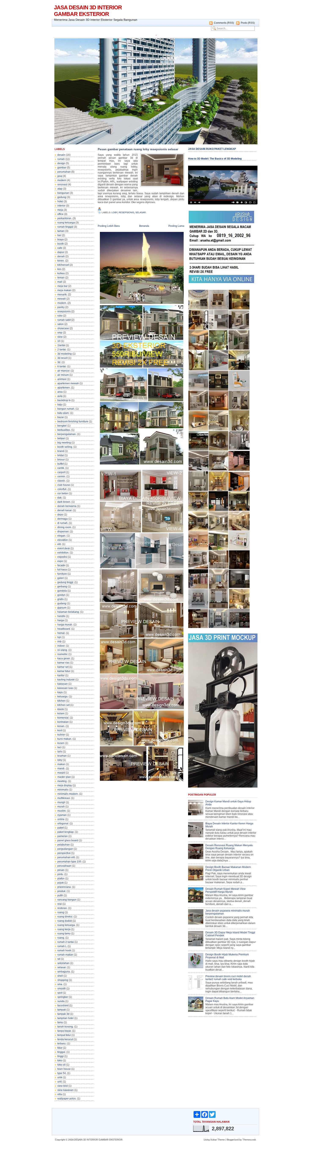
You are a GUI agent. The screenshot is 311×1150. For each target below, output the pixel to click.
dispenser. (63, 531)
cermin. (61, 476)
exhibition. (63, 552)
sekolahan (63, 963)
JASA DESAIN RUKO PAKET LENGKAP (212, 148)
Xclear (213, 1139)
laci (59, 747)
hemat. (61, 633)
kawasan (62, 683)
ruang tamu (63, 933)
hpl (59, 637)
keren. (61, 260)
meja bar (62, 286)
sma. (60, 984)
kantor (61, 675)
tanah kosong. (65, 1026)
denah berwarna (66, 506)
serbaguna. (63, 971)
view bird (62, 1085)
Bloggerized (233, 1139)
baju (59, 404)
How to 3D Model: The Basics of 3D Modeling (215, 158)
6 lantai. (61, 366)
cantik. (61, 468)
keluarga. (62, 696)
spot (59, 992)
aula (59, 396)
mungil (61, 802)
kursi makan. (64, 738)
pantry (61, 307)
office (60, 214)
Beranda (144, 225)
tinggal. (61, 1052)
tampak (61, 1009)
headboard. (64, 628)
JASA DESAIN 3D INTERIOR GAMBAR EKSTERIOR (88, 10)
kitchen (61, 700)
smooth (61, 988)
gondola (62, 590)
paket (60, 827)
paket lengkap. (65, 831)
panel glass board (67, 840)
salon (60, 324)
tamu (60, 1022)
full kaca (62, 569)
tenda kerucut (65, 1039)
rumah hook (64, 950)
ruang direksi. (65, 916)
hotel (60, 201)
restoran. (62, 908)
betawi (61, 438)
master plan (64, 776)
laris (59, 751)
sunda (61, 1001)
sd (58, 958)
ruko (59, 315)
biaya (60, 239)
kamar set (63, 666)
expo (60, 561)
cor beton (62, 493)
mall (59, 281)
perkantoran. (64, 218)
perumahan (64, 171)
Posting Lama (176, 225)
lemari (61, 277)
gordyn (61, 595)
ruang (60, 912)
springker (62, 997)
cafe (59, 248)
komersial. (63, 717)
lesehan (62, 755)
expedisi (62, 556)
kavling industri (66, 679)
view (60, 336)
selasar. (61, 967)
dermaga (62, 518)
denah (61, 256)
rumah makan (65, 954)
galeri (60, 578)
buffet (60, 463)
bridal (60, 455)
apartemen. (63, 387)
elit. (59, 544)
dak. (59, 497)
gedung (61, 197)
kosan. (61, 726)
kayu (60, 692)
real (59, 903)
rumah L (62, 946)
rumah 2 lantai (65, 942)
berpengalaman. (66, 434)
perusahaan (64, 865)
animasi (61, 379)
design (61, 163)
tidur (59, 1047)
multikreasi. (63, 798)
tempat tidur (64, 1035)
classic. (61, 480)
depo (60, 514)
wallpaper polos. (66, 1098)
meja (60, 209)
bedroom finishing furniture (72, 421)
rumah (61, 159)
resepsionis (64, 311)
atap (59, 188)
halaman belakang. (68, 611)
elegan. (61, 535)
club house (63, 484)
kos (59, 269)
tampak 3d (63, 1013)
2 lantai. (61, 349)
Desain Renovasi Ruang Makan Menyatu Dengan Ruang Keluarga (229, 847)
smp (59, 332)
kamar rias (63, 662)
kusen (60, 743)
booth (60, 243)
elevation (62, 540)
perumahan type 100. (69, 861)
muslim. (61, 810)
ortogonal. (63, 823)
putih (60, 895)
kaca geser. (63, 658)
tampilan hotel (65, 1018)
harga (60, 620)
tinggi (60, 1056)
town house (64, 1068)
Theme (221, 1139)
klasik (60, 709)
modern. (62, 303)
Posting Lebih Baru (109, 225)
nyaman (62, 815)
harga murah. (65, 624)
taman (61, 231)
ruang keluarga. (66, 925)
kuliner (61, 734)
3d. (59, 362)
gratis (60, 599)
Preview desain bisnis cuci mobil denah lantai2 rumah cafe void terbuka (228, 978)
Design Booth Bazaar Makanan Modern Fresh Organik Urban (228, 869)
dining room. (64, 527)
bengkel (62, 425)
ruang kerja (63, 929)
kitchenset (63, 264)
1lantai (61, 345)
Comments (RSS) (224, 22)
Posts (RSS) (248, 22)
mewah (61, 298)
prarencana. (64, 887)
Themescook (249, 1139)
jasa (59, 176)
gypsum (61, 607)
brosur (61, 459)
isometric (62, 654)
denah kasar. (64, 510)
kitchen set (63, 705)
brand (60, 451)
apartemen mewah (68, 383)
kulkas (61, 273)
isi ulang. (62, 650)
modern (61, 180)
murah (61, 806)
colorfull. (62, 489)
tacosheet (63, 1005)
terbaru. (61, 1043)
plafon (61, 878)
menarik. (62, 294)
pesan (61, 870)
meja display (64, 785)
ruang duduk (64, 920)
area (60, 391)
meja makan (64, 290)
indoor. (61, 645)
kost (59, 730)
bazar (60, 417)
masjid (61, 772)
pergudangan (65, 848)
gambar (61, 167)
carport (61, 472)
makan (61, 764)
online (61, 819)
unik (59, 1077)
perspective (64, 853)
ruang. (61, 937)
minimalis (62, 789)
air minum (63, 374)
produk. (61, 891)
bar (59, 235)
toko (59, 1060)
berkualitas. (64, 429)
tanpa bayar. (64, 1030)
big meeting (64, 442)
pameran (62, 836)
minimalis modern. (67, 793)
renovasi (62, 184)
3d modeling (64, 353)
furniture (62, 573)
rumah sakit (64, 319)
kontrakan (63, 721)
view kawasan (65, 1090)
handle (61, 616)
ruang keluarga (66, 222)
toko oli (61, 1064)
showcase (63, 328)
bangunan (63, 192)
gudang (61, 603)
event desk (63, 548)
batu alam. (63, 413)
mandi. (61, 768)
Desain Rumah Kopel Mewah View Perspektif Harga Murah (225, 890)
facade (61, 565)
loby (59, 760)
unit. (59, 1081)
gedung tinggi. (65, 582)
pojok (60, 882)
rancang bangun (66, 899)
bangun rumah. (66, 408)
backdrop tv (64, 400)
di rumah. (62, 523)
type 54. (61, 1073)
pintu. (60, 874)
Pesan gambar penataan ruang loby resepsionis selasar (138, 149)
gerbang (62, 586)
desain (61, 154)
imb (59, 641)
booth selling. (65, 446)
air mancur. (63, 370)
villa (59, 1094)
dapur (60, 252)
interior (61, 205)
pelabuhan (63, 844)
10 (58, 341)
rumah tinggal (65, 226)
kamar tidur (63, 671)
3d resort (62, 358)
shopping (62, 980)
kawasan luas (65, 688)
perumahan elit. (66, 857)
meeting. (62, 781)
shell (60, 975)
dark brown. (64, 501)
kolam (60, 713)
